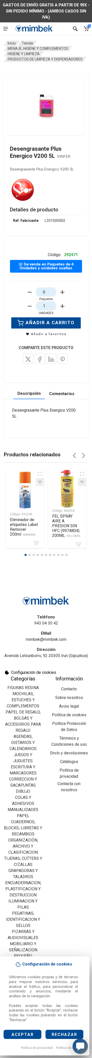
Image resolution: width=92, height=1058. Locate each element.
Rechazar (64, 1034)
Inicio (12, 43)
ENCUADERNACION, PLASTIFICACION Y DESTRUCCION (23, 888)
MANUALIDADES (23, 809)
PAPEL (23, 815)
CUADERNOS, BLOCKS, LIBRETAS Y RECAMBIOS (23, 827)
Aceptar (23, 1034)
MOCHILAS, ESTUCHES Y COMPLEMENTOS (23, 699)
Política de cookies (70, 1048)
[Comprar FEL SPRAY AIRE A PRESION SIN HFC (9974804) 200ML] (78, 544)
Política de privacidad (37, 1048)
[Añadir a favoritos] (40, 482)
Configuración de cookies (33, 672)
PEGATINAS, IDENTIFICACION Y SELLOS (23, 919)
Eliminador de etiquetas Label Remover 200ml (24, 527)
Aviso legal (69, 706)
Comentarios (61, 393)
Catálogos (69, 761)
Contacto (69, 689)
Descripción (29, 393)
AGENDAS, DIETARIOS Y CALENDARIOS (23, 742)
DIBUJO (23, 791)
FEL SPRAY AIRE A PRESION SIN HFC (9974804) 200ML (66, 526)
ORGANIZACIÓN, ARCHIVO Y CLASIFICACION (23, 846)
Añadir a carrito (50, 322)
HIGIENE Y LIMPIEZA (24, 54)
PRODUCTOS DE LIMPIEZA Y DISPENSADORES (45, 59)
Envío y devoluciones (69, 753)
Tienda (27, 43)
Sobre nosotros (69, 697)
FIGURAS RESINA (23, 687)
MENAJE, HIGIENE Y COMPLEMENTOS (38, 48)
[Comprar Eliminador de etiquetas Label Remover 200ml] (36, 543)
